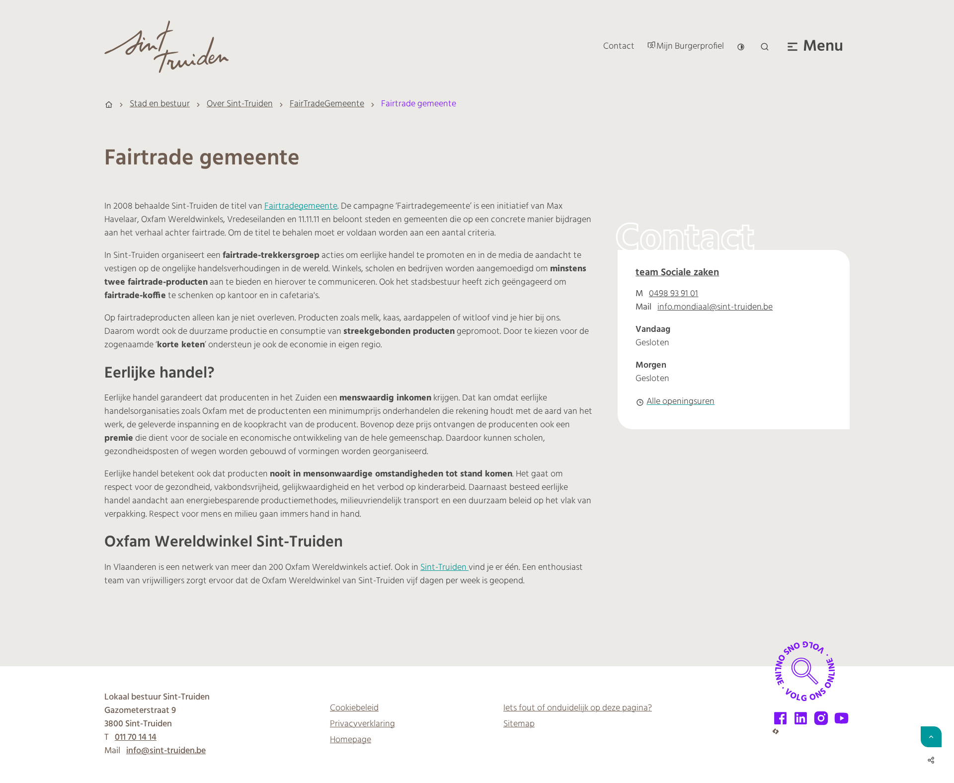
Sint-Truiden (444, 567)
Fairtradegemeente (300, 206)
